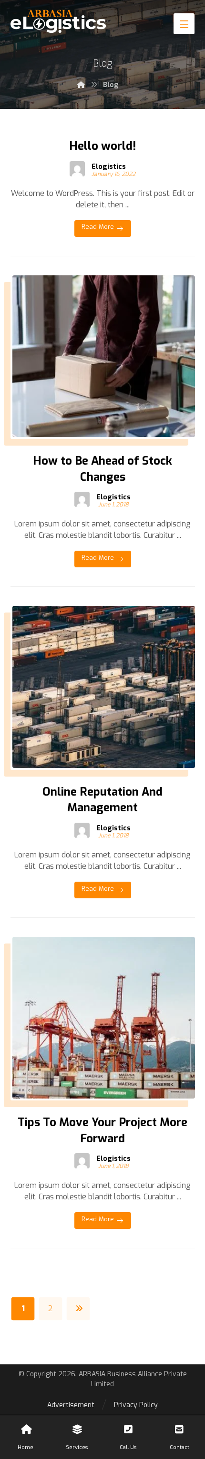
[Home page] (81, 84)
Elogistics (109, 167)
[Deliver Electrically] (58, 21)
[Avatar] (77, 168)
